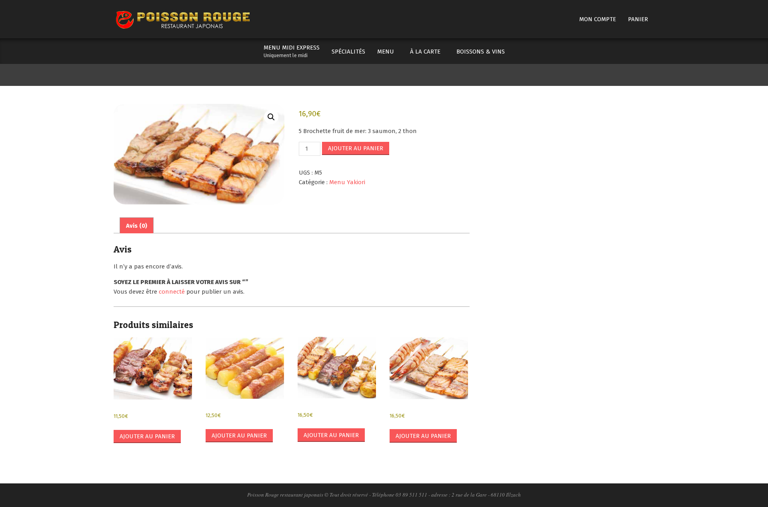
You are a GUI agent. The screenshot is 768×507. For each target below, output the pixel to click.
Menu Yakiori (347, 182)
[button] (271, 117)
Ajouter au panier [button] (147, 436)
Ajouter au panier (355, 148)
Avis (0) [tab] (136, 225)
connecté (172, 291)
